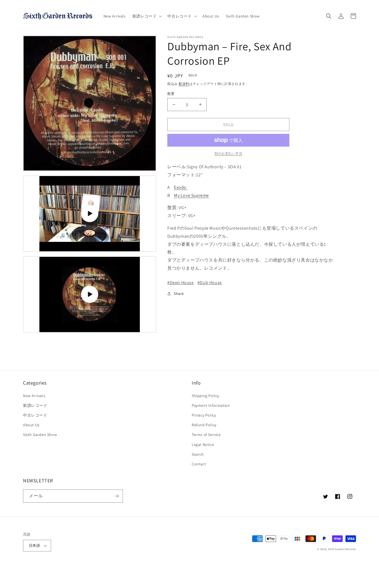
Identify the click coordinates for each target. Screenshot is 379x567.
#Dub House (210, 282)
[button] (146, 16)
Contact (199, 463)
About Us (31, 424)
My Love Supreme (191, 195)
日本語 (34, 545)
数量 (171, 93)
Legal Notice (203, 444)
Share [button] (179, 293)
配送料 (184, 84)
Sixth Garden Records (342, 549)
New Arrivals (34, 395)
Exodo (181, 187)
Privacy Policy (204, 415)
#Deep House (180, 282)
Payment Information (211, 405)
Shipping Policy (205, 395)
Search (198, 454)
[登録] (116, 496)
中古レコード (35, 415)
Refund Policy (204, 424)
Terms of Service (206, 434)
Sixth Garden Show (40, 434)
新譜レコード (35, 405)
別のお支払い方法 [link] (228, 153)
